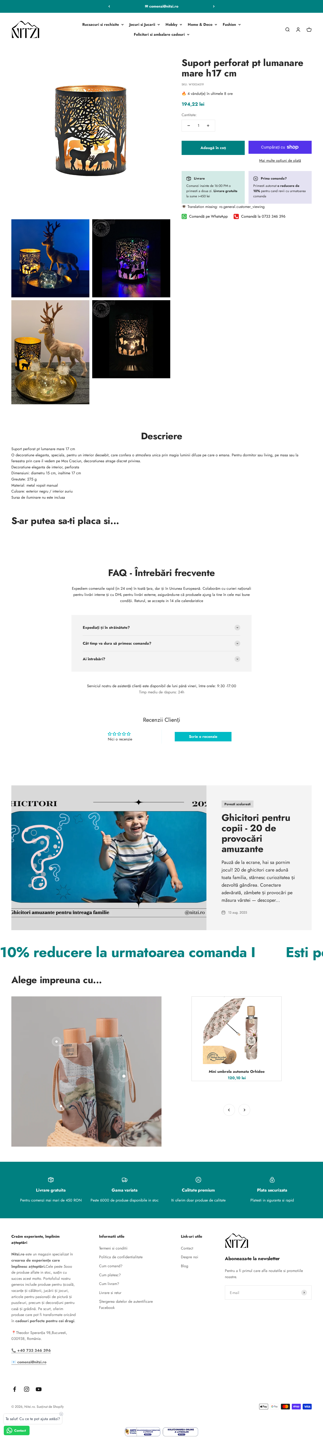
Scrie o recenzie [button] (203, 736)
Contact (187, 1248)
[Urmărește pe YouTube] (38, 1389)
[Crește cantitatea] (208, 125)
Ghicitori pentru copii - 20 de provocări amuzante (256, 833)
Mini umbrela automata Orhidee (237, 1071)
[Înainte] (214, 6)
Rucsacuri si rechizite (100, 24)
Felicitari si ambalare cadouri (159, 34)
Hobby (171, 24)
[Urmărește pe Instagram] (26, 1389)
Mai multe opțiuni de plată (280, 160)
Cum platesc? (110, 1275)
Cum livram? (109, 1283)
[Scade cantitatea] (189, 125)
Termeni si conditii (113, 1248)
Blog (184, 1266)
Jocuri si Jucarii (142, 24)
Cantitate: (189, 115)
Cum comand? (110, 1266)
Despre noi (189, 1257)
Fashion (229, 24)
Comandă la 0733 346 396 (263, 216)
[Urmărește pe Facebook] (14, 1389)
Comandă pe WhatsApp (208, 216)
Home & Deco (200, 24)
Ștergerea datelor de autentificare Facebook (126, 1304)
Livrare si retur (110, 1292)
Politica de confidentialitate (121, 1257)
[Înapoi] (109, 6)
